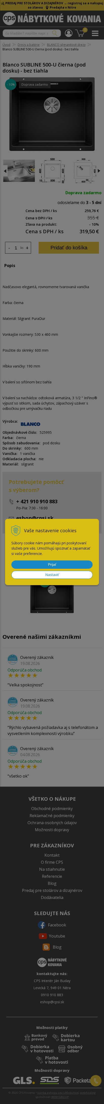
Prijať (52, 564)
